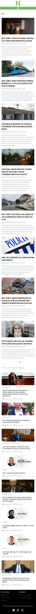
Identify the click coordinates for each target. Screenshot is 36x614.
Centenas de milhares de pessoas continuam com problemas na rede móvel (17, 126)
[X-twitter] (22, 610)
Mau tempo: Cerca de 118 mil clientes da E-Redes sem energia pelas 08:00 (18, 40)
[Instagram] (18, 610)
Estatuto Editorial (6, 597)
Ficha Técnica (4, 595)
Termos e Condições (25, 595)
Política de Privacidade (25, 597)
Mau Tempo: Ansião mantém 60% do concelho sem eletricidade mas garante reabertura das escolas (17, 300)
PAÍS (3, 14)
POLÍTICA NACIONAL (14, 443)
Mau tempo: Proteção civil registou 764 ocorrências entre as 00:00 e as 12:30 (17, 217)
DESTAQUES (6, 387)
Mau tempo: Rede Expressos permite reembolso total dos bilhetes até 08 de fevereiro (17, 83)
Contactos (4, 600)
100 (20, 362)
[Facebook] (14, 610)
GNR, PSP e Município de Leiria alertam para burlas (18, 259)
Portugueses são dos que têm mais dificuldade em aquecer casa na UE (17, 342)
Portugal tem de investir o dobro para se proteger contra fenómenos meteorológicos (17, 172)
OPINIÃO (5, 469)
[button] (18, 8)
